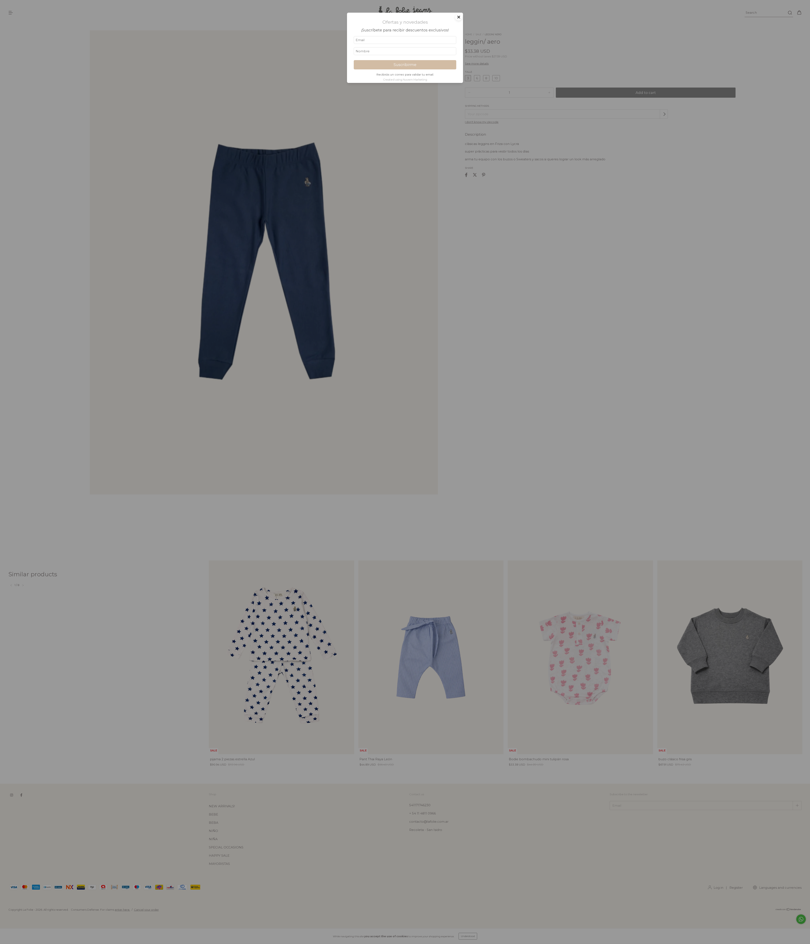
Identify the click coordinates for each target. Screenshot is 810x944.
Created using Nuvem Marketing (405, 79)
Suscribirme (405, 64)
